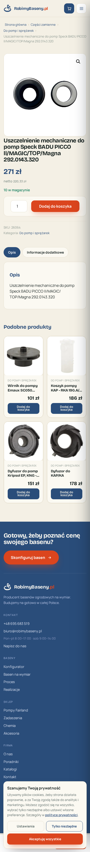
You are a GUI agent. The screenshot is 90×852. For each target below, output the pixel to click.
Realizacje (12, 689)
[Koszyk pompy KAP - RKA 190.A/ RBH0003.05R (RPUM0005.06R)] (66, 355)
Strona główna (15, 24)
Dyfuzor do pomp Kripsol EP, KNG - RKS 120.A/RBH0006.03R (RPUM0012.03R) (23, 473)
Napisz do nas (15, 646)
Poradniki (11, 761)
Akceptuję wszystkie (45, 839)
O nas (8, 754)
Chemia (10, 725)
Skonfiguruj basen (28, 557)
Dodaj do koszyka (55, 206)
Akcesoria (11, 733)
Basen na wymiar (17, 674)
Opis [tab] (12, 252)
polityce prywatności (61, 815)
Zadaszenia (13, 718)
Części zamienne (43, 24)
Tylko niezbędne (64, 826)
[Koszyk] (69, 8)
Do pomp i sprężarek (19, 30)
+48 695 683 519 (17, 623)
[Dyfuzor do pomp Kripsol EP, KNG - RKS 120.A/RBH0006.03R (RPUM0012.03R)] (23, 441)
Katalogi (10, 769)
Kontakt (10, 777)
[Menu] (81, 8)
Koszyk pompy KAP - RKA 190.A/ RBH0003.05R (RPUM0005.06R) (66, 388)
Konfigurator (14, 666)
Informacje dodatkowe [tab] (45, 252)
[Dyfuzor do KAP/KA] (66, 441)
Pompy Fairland (16, 710)
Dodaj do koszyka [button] (23, 408)
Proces (9, 681)
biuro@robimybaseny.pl (23, 631)
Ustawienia (26, 826)
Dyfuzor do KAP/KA (60, 473)
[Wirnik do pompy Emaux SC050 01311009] (23, 355)
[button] (78, 61)
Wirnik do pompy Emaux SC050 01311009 (23, 388)
